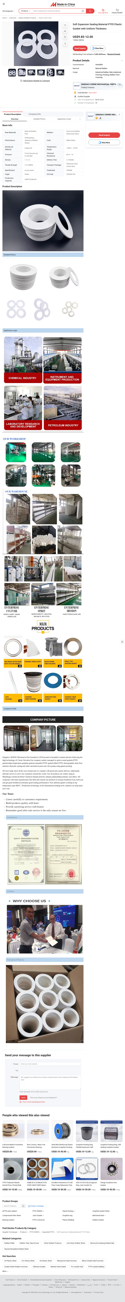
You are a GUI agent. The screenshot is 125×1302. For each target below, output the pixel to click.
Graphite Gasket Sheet (101, 1211)
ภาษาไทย (116, 1285)
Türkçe (50, 1287)
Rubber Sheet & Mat (45, 18)
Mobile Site (58, 1282)
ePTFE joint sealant (9, 1211)
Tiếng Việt (58, 1287)
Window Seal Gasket (58, 1266)
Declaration (88, 1292)
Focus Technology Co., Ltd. (47, 1292)
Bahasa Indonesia (71, 1287)
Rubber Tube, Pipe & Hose (29, 1243)
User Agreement (76, 1292)
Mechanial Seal (98, 1215)
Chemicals (12, 18)
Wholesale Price (73, 1280)
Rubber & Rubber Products (27, 18)
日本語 (103, 1285)
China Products (22, 1280)
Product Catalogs (37, 1206)
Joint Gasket (37, 1215)
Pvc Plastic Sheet (28, 1261)
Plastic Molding (68, 1220)
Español (27, 1285)
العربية (90, 1285)
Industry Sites (85, 1280)
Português (35, 1285)
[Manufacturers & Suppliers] (62, 4)
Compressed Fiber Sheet (11, 1215)
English (19, 1285)
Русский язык (54, 1285)
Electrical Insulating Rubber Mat (102, 1243)
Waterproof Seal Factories (67, 1261)
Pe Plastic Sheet (10, 1261)
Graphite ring (67, 1215)
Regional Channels (99, 1280)
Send (23, 1097)
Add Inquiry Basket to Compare (36, 80)
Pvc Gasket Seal (77, 1266)
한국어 (96, 1285)
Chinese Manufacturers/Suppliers (41, 1280)
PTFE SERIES (37, 1211)
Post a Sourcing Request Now (32, 1102)
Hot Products (10, 1280)
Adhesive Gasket (39, 1266)
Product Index (112, 1280)
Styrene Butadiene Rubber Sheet (16, 1249)
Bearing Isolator (8, 1220)
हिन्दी (109, 1285)
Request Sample (113, 54)
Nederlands (81, 1285)
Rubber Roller (9, 1243)
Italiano (64, 1285)
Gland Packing (67, 1211)
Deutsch (72, 1285)
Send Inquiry (80, 48)
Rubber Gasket (98, 1220)
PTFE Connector (38, 1220)
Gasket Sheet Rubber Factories (16, 1266)
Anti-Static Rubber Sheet (76, 1243)
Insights (67, 1282)
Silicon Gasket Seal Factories (92, 1261)
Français (45, 1285)
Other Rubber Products (53, 1243)
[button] (75, 119)
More (4, 1271)
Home (4, 18)
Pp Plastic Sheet (46, 1261)
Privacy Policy (98, 1292)
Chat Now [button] (99, 48)
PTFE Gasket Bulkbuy (96, 1266)
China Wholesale (60, 1280)
